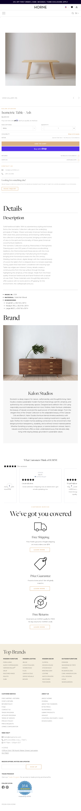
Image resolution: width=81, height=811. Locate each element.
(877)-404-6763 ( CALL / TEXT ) (15, 740)
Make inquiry (10, 189)
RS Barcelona (67, 671)
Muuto (6, 676)
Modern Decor (48, 659)
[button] (9, 486)
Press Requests (8, 724)
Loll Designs (67, 676)
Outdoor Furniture (69, 659)
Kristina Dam (47, 671)
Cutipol (45, 662)
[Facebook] (3, 788)
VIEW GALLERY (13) (9, 98)
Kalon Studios (9, 108)
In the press (46, 707)
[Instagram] (7, 788)
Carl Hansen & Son (69, 673)
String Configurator (10, 726)
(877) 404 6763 (9, 174)
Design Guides (47, 721)
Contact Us (6, 709)
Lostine (45, 673)
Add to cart (40, 144)
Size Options (7, 124)
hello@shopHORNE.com (12, 170)
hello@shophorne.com (12, 737)
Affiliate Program (9, 715)
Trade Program (8, 712)
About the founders (49, 704)
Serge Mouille (28, 676)
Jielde (25, 662)
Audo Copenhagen (10, 665)
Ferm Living (7, 662)
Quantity (45, 124)
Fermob (65, 662)
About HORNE (47, 698)
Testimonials (46, 709)
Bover (25, 679)
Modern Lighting (29, 659)
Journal (45, 701)
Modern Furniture (10, 659)
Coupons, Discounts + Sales (52, 718)
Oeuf (5, 671)
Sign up (33, 767)
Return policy (7, 704)
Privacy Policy (7, 721)
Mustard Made (9, 673)
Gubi (5, 679)
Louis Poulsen (28, 665)
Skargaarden (67, 682)
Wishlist (45, 715)
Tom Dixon (46, 682)
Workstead (27, 668)
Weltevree (46, 679)
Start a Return (7, 701)
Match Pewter (47, 676)
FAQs (4, 707)
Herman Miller (9, 668)
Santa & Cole (28, 673)
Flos (24, 671)
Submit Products (48, 712)
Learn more (40, 550)
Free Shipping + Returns (10, 698)
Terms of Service (8, 718)
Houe (64, 679)
